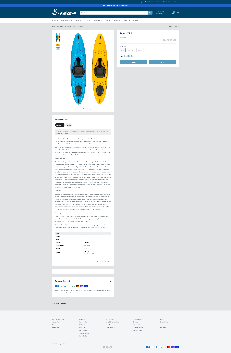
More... (126, 20)
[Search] (150, 13)
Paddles (77, 20)
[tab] (60, 125)
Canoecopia (166, 2)
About (174, 2)
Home (53, 26)
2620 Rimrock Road (58, 319)
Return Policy (83, 322)
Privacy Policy (137, 325)
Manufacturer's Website (104, 262)
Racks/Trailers (65, 20)
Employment (136, 322)
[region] (83, 242)
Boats (54, 20)
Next (176, 26)
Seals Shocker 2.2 (89, 254)
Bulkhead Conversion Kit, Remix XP (98, 227)
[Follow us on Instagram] (107, 347)
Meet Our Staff (137, 330)
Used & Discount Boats (112, 322)
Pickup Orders (83, 325)
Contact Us (55, 322)
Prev (170, 26)
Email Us (133, 62)
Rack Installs (83, 330)
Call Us (162, 62)
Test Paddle (109, 325)
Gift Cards (82, 327)
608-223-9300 (97, 131)
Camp (106, 20)
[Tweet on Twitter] (171, 40)
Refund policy (83, 336)
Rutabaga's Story (138, 319)
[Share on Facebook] (164, 40)
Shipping (82, 319)
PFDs (86, 20)
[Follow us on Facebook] (104, 347)
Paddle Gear (96, 20)
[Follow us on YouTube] (110, 347)
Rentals (158, 2)
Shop (140, 2)
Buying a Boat (110, 319)
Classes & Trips (149, 2)
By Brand (135, 20)
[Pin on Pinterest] (167, 40)
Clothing (116, 20)
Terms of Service (84, 333)
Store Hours (55, 325)
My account (160, 13)
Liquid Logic (123, 37)
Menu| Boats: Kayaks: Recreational (66, 26)
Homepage (55, 327)
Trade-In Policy (110, 327)
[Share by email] (174, 40)
